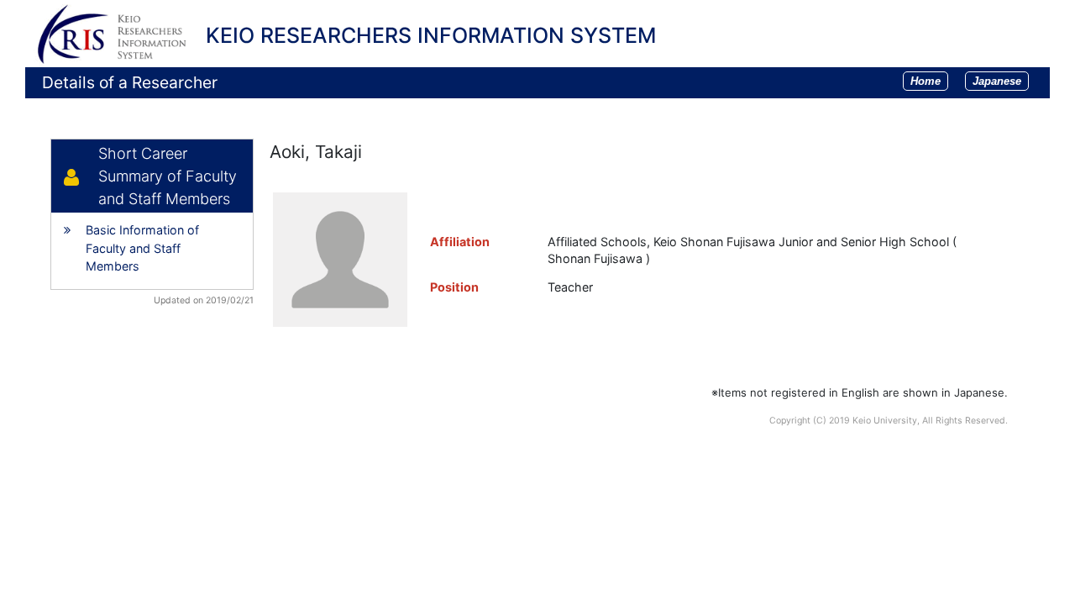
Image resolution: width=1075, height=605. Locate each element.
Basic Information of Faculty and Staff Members (142, 248)
